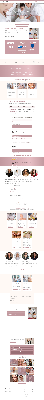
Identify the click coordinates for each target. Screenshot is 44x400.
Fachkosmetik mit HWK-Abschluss (13, 109)
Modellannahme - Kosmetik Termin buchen (27, 395)
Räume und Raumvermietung (26, 392)
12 (20, 165)
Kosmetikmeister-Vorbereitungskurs (16, 152)
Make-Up (24, 391)
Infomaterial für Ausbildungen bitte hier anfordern (14, 302)
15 (22, 165)
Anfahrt (32, 389)
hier (20, 195)
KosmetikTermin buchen (40, 1)
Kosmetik (24, 389)
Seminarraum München (26, 393)
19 (25, 165)
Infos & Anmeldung (25, 396)
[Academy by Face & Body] (5, 2)
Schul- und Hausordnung (26, 394)
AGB (32, 391)
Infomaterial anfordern (36, 1)
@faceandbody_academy (24, 357)
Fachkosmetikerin (11, 108)
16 (23, 165)
